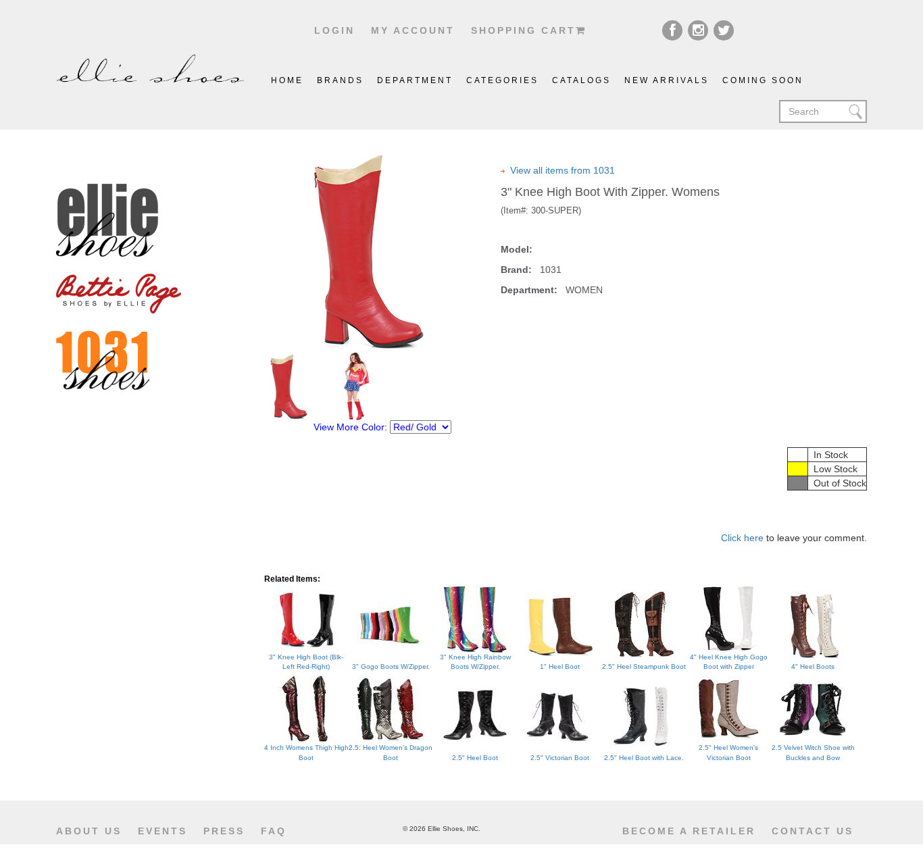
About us (89, 831)
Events (162, 831)
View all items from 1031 (562, 170)
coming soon (762, 80)
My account (413, 30)
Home (287, 80)
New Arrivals (666, 80)
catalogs (581, 80)
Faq (273, 831)
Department (415, 80)
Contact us (812, 831)
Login (334, 30)
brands (340, 80)
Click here (742, 537)
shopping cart (523, 30)
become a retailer (688, 831)
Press (224, 831)
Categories (502, 80)
